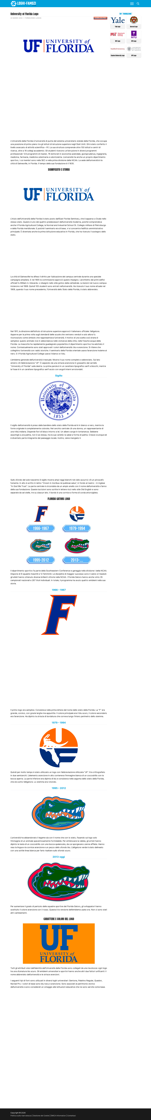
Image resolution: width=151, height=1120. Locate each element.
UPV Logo (133, 55)
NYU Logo (133, 41)
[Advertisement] (59, 85)
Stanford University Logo (117, 55)
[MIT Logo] (118, 37)
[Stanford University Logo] (118, 52)
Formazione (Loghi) (33, 18)
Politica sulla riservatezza (21, 1116)
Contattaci (71, 1116)
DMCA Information (58, 1116)
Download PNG (100, 18)
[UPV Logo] (134, 52)
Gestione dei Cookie (41, 1116)
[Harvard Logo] (134, 23)
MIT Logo (117, 41)
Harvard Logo (134, 27)
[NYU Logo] (134, 37)
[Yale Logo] (118, 23)
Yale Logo (117, 27)
